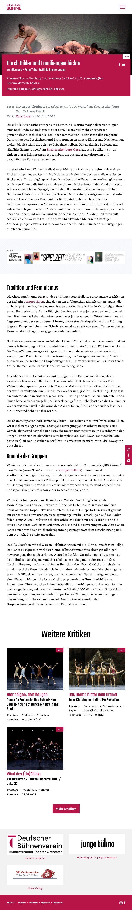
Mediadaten (33, 903)
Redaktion (11, 903)
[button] (119, 65)
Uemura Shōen (34, 301)
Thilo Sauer (23, 116)
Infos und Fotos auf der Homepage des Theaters (35, 88)
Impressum (45, 903)
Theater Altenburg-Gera (63, 149)
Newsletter (22, 903)
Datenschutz (58, 903)
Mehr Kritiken (66, 809)
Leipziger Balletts (69, 470)
